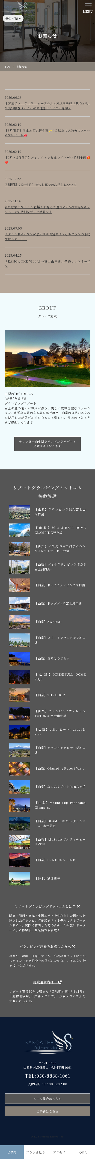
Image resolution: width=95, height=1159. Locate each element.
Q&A (83, 1152)
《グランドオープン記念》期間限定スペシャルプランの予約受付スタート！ (47, 236)
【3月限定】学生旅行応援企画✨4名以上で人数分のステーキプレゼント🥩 (47, 132)
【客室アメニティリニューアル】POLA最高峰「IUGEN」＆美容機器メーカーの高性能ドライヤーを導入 (47, 105)
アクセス (59, 1152)
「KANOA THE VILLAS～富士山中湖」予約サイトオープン (47, 263)
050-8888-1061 (53, 1075)
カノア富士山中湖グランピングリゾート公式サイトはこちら (47, 443)
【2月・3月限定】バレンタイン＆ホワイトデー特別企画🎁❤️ (47, 159)
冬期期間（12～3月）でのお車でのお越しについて (41, 184)
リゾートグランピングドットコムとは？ (46, 906)
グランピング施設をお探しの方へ (46, 946)
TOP (8, 66)
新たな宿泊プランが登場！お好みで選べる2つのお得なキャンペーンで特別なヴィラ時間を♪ (47, 209)
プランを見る (35, 1152)
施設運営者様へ (45, 982)
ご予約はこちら (47, 1111)
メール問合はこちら (47, 1098)
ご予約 (12, 1152)
